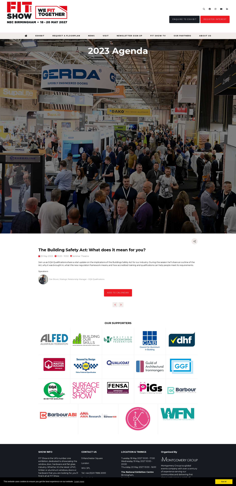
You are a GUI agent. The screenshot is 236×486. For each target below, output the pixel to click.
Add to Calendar (118, 293)
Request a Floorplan (66, 36)
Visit (106, 36)
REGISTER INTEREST (215, 19)
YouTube (221, 9)
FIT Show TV (158, 36)
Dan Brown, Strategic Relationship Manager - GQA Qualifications (76, 279)
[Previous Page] (115, 304)
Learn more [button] (79, 481)
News (91, 36)
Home (26, 36)
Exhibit (39, 36)
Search (203, 9)
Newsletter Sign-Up (129, 36)
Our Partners (182, 36)
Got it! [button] (224, 482)
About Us (205, 36)
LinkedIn (227, 9)
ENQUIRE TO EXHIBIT (184, 19)
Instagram (215, 9)
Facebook (209, 9)
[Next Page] (120, 304)
